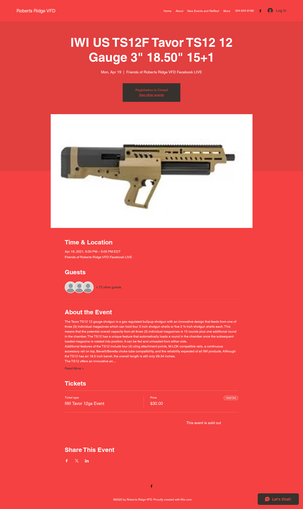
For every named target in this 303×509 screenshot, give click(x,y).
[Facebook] (260, 11)
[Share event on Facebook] (67, 460)
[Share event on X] (77, 460)
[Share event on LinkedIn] (87, 460)
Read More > (74, 368)
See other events (151, 95)
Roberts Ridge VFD (35, 10)
